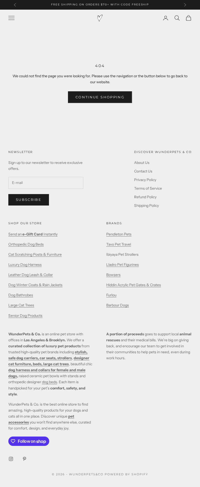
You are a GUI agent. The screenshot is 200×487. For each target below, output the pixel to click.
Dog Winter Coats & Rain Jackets (35, 285)
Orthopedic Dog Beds (26, 244)
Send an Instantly (33, 234)
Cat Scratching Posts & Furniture (35, 254)
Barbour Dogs (117, 305)
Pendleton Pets (119, 234)
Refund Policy (145, 197)
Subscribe (28, 199)
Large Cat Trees (21, 305)
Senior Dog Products (25, 315)
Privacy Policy (145, 179)
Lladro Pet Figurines (122, 264)
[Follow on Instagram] (11, 459)
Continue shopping (100, 97)
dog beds (49, 382)
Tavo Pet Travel (118, 244)
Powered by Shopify (126, 474)
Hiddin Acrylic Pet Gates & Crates (133, 285)
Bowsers (113, 274)
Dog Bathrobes (20, 295)
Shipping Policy (146, 205)
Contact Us (143, 171)
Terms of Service (148, 188)
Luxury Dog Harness (25, 264)
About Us (141, 162)
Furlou (111, 295)
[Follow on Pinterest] (24, 459)
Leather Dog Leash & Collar (30, 274)
